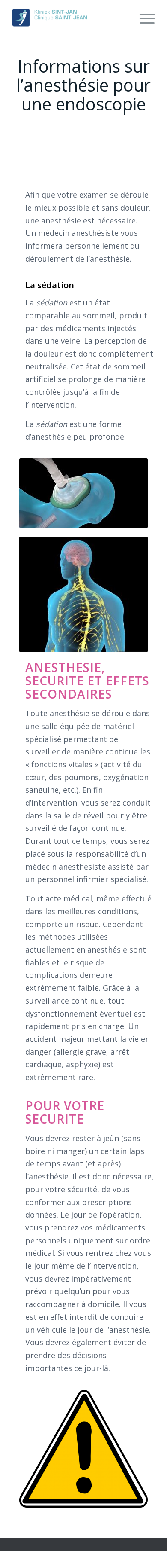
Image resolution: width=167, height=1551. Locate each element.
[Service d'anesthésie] (69, 17)
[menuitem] (143, 17)
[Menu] (143, 17)
